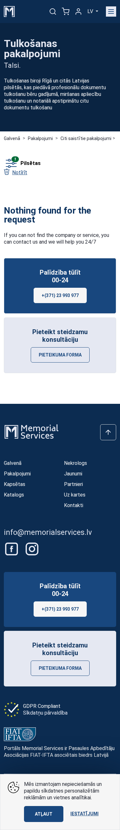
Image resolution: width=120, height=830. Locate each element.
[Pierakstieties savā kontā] (78, 11)
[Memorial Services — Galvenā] (9, 11)
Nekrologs (75, 463)
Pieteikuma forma (60, 354)
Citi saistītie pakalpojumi (85, 138)
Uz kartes (74, 495)
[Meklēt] (52, 11)
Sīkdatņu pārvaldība (45, 713)
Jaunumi (73, 474)
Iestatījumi (84, 813)
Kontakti (73, 505)
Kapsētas (14, 484)
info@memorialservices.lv (48, 532)
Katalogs (14, 495)
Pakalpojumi (40, 138)
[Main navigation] (111, 11)
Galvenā (12, 138)
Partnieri (73, 484)
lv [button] (90, 11)
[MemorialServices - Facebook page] (12, 548)
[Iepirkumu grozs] (65, 11)
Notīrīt (19, 172)
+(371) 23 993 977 (60, 295)
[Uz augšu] (108, 432)
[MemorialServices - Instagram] (32, 548)
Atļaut (43, 814)
